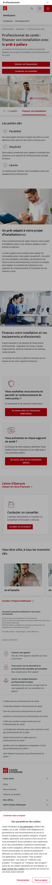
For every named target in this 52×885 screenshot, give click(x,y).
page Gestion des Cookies (13, 869)
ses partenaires (26, 826)
